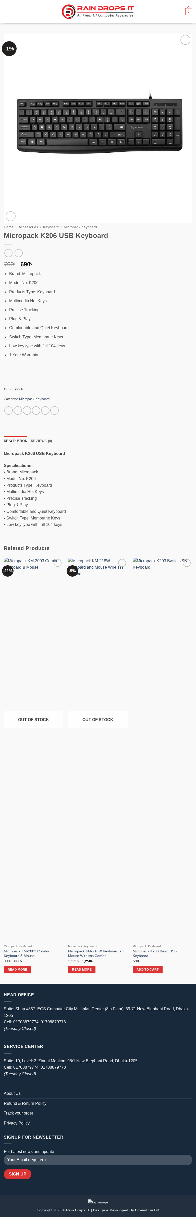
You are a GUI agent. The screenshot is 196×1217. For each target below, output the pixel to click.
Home (9, 227)
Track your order (18, 1113)
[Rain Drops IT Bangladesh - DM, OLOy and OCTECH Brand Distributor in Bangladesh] (98, 11)
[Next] (192, 770)
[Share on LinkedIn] (54, 410)
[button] (7, 11)
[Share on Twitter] (27, 410)
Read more (17, 969)
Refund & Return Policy (25, 1103)
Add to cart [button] (148, 969)
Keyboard (51, 227)
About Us (12, 1093)
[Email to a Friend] (36, 410)
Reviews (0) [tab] (41, 441)
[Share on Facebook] (18, 410)
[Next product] (8, 253)
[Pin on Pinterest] (45, 410)
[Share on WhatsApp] (8, 410)
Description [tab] (15, 441)
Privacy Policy (17, 1123)
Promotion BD (147, 1210)
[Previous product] (18, 253)
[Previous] (4, 770)
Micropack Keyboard (80, 227)
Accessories (28, 227)
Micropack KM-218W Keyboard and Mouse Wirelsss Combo (97, 953)
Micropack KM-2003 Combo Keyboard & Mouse (26, 953)
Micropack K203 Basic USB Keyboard (155, 953)
